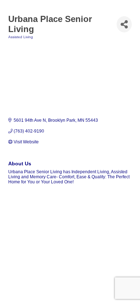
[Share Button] (124, 24)
